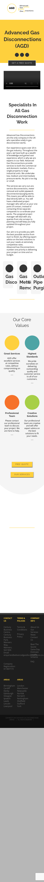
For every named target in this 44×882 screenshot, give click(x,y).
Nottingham (22, 698)
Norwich (21, 696)
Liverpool (8, 706)
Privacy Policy (20, 635)
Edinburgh (8, 693)
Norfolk (20, 693)
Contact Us (34, 638)
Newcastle (22, 691)
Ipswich (7, 698)
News (33, 634)
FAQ (32, 661)
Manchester (22, 688)
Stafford (21, 703)
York (19, 706)
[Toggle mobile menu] (39, 16)
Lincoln (7, 703)
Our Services (34, 631)
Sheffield (21, 701)
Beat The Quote (35, 645)
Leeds (6, 701)
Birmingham (8, 686)
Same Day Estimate (35, 650)
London (20, 686)
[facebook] (17, 55)
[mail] (22, 55)
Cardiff (7, 688)
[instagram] (27, 55)
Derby (6, 691)
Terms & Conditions (22, 628)
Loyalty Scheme (34, 655)
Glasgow (7, 696)
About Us (35, 627)
